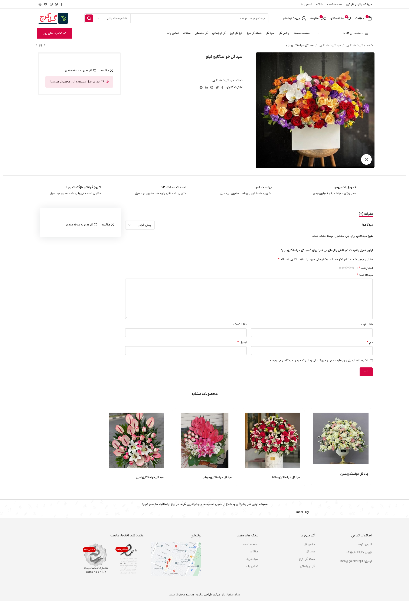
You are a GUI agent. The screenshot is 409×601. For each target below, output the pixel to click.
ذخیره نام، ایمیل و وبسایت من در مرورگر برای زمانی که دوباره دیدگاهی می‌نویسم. (318, 360)
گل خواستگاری (354, 45)
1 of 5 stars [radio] (352, 267)
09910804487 (355, 552)
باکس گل (309, 544)
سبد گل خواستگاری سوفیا (217, 477)
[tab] (366, 214)
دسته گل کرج (307, 559)
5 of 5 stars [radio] (339, 267)
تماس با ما (251, 566)
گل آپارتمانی (307, 566)
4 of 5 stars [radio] (343, 267)
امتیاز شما (366, 268)
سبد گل (310, 552)
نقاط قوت (367, 324)
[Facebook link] (61, 4)
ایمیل (242, 342)
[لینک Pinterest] (40, 4)
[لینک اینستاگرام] (51, 4)
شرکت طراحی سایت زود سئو (202, 594)
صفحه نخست (249, 544)
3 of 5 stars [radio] (346, 267)
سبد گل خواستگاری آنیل (150, 477)
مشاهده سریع (312, 415)
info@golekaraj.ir (351, 561)
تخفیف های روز (52, 33)
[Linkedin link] (206, 87)
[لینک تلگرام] (201, 87)
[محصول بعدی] (36, 45)
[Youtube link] (46, 4)
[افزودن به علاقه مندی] (312, 434)
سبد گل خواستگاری (329, 45)
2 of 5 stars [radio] (349, 267)
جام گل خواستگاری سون (354, 474)
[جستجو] (89, 18)
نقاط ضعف (240, 324)
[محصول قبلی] (45, 45)
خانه (369, 45)
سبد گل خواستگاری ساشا (286, 477)
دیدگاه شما (365, 275)
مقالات (254, 552)
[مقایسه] (312, 425)
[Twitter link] (56, 4)
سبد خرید (252, 559)
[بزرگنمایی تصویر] (366, 159)
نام (370, 342)
